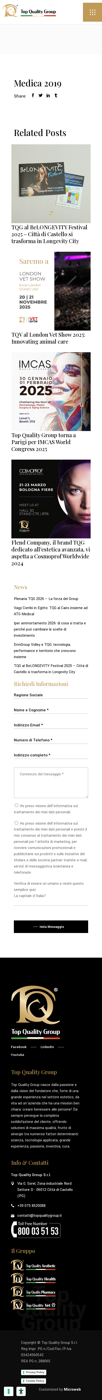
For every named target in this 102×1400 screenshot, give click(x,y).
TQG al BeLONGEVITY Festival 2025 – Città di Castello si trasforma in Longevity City (49, 234)
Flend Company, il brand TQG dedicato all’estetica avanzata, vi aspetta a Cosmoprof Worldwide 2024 (50, 553)
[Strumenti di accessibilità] (21, 1391)
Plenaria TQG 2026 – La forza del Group (46, 598)
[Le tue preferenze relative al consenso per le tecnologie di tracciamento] (8, 1391)
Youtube (17, 1054)
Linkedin (47, 1047)
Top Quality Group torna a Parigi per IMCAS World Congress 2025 (43, 441)
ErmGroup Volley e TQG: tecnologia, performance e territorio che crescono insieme (45, 651)
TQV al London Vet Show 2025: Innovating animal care (48, 338)
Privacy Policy (35, 1372)
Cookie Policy (35, 1381)
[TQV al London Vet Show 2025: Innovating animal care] (51, 291)
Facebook (18, 1047)
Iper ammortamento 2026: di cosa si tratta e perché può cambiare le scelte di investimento (50, 629)
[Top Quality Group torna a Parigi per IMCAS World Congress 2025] (51, 391)
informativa (63, 806)
